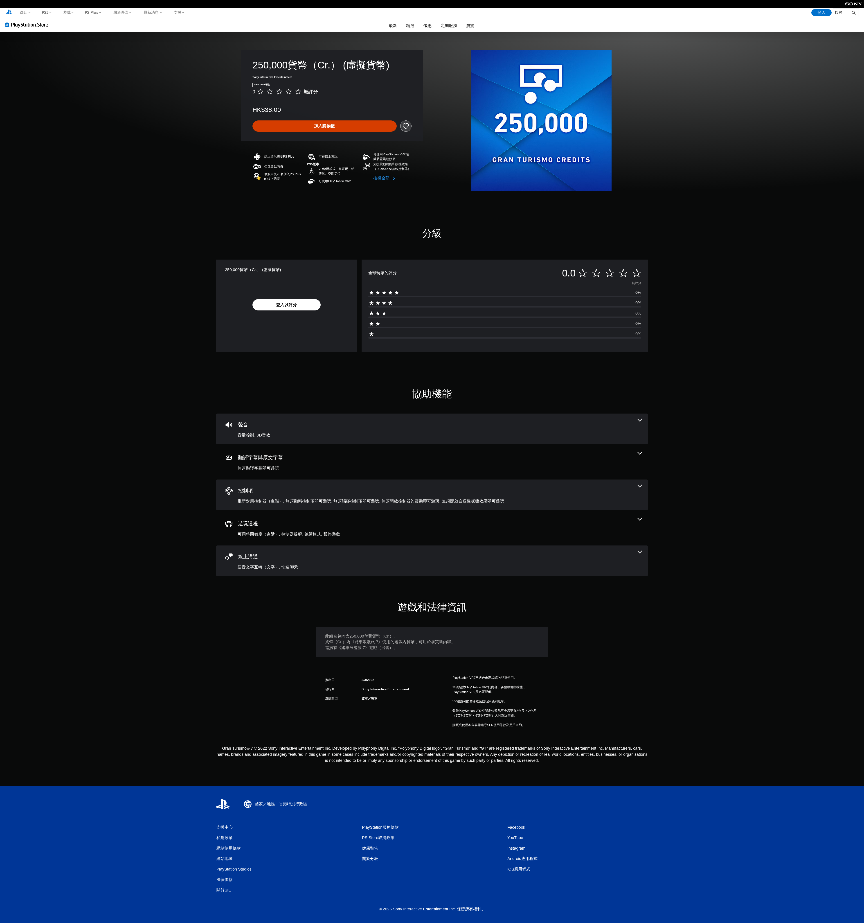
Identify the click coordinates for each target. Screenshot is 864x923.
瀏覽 (470, 25)
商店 (23, 12)
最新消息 (151, 12)
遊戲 (66, 12)
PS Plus (91, 12)
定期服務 (449, 25)
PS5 (45, 12)
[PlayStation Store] (28, 24)
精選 (410, 25)
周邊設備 (120, 12)
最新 (393, 25)
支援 (177, 12)
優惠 (427, 25)
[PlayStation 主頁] (9, 12)
